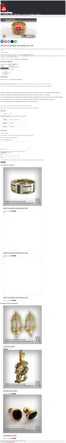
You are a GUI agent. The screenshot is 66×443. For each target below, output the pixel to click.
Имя (1, 155)
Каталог (6, 14)
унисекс (2, 50)
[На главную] (1, 3)
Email (2, 157)
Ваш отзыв (3, 149)
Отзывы (25, 14)
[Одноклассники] (5, 41)
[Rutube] (3, 4)
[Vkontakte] (1, 4)
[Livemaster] (7, 11)
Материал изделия (5, 64)
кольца (30, 48)
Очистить (17, 66)
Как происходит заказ (5, 69)
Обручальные (12, 15)
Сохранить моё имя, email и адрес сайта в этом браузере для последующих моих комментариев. (23, 159)
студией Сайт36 (10, 441)
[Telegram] (8, 41)
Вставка (2, 66)
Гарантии (12, 69)
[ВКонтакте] (2, 41)
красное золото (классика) (38, 48)
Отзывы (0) (5, 74)
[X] (12, 41)
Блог (11, 14)
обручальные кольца (60, 48)
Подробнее (57, 92)
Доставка (31, 14)
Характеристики (6, 72)
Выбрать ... (13, 211)
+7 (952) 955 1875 (4, 1)
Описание (5, 71)
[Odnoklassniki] (2, 4)
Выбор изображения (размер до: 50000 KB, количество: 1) (13, 151)
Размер (2, 65)
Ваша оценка (3, 139)
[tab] (34, 71)
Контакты (38, 14)
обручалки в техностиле (50, 48)
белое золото (26, 48)
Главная (2, 15)
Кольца (6, 15)
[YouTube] (4, 11)
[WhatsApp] (15, 41)
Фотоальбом (18, 14)
